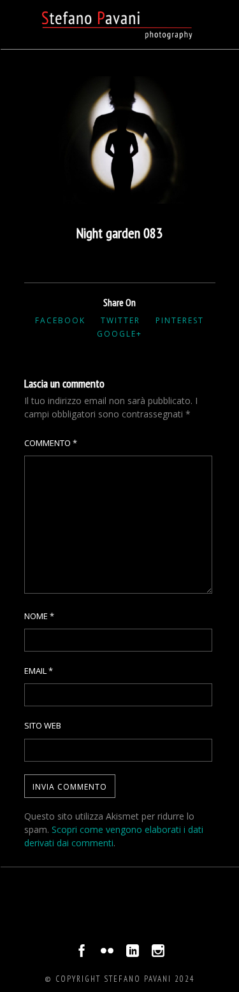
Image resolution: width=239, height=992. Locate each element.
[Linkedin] (132, 954)
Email (38, 670)
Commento (50, 443)
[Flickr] (107, 954)
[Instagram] (158, 954)
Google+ (119, 333)
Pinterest (180, 320)
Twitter (120, 320)
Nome (39, 616)
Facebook (60, 320)
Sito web (42, 725)
